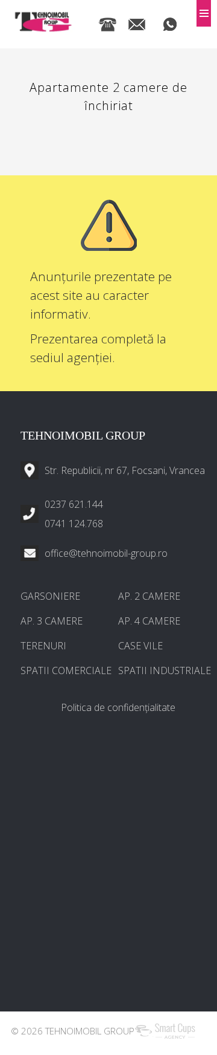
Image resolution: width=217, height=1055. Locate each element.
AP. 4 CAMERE (149, 621)
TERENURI (43, 645)
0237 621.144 (74, 504)
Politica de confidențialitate (118, 707)
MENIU (204, 13)
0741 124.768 (74, 523)
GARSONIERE (50, 596)
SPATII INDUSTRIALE (164, 670)
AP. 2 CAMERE (149, 596)
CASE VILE (140, 645)
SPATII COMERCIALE (66, 670)
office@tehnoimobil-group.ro (106, 553)
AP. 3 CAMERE (51, 621)
